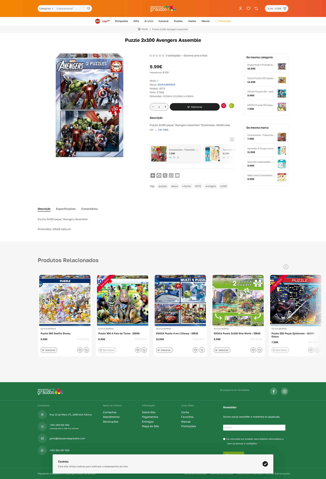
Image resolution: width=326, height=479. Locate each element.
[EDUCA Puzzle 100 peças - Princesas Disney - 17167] (282, 107)
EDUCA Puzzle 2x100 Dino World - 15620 (237, 333)
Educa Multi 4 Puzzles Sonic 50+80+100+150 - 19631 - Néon (261, 64)
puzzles (163, 186)
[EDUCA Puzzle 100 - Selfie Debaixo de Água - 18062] (282, 93)
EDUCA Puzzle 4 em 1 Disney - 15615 (177, 333)
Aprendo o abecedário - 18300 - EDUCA (261, 162)
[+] (165, 106)
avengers (211, 186)
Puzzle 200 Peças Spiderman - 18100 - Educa (293, 335)
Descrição (44, 208)
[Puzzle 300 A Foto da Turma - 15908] (122, 300)
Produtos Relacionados (68, 260)
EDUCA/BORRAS (166, 84)
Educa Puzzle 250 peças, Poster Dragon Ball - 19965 (261, 78)
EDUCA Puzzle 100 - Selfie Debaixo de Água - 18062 (261, 91)
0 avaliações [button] (173, 55)
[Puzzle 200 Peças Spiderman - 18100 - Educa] (295, 300)
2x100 (223, 186)
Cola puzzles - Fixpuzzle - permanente (183, 149)
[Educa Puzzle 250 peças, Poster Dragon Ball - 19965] (282, 80)
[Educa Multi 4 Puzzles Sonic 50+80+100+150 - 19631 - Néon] (282, 67)
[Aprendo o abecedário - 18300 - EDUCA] (282, 164)
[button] (195, 107)
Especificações (66, 208)
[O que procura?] (88, 8)
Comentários (89, 208)
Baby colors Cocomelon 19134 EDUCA (261, 175)
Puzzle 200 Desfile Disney (55, 333)
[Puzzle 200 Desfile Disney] (64, 300)
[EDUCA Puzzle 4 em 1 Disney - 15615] (180, 300)
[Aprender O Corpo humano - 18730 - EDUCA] (212, 154)
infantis (186, 186)
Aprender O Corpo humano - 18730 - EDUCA (237, 149)
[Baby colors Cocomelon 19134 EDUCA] (282, 177)
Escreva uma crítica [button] (195, 55)
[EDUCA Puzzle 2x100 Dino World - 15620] (238, 300)
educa (174, 186)
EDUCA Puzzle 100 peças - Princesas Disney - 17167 (261, 105)
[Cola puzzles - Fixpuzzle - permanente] (159, 154)
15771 (198, 186)
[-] (153, 106)
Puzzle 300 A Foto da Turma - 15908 (119, 333)
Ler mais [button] (163, 129)
